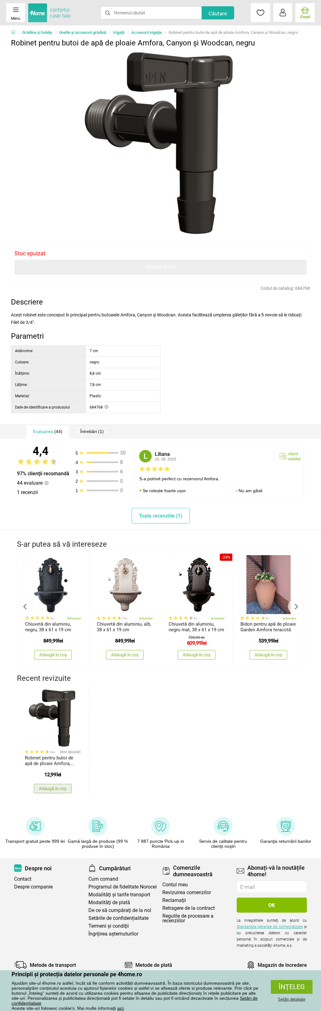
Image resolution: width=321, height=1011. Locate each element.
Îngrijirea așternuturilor (113, 933)
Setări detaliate (291, 999)
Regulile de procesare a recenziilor (187, 918)
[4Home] (15, 32)
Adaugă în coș (160, 267)
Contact (22, 879)
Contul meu (175, 884)
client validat (294, 456)
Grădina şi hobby (37, 32)
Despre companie (33, 886)
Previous (25, 606)
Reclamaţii (174, 900)
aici (120, 1008)
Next (296, 606)
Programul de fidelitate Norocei (122, 886)
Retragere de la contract (188, 908)
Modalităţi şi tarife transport (119, 894)
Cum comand (103, 879)
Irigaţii (118, 32)
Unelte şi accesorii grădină (82, 32)
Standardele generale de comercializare (270, 927)
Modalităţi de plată (109, 902)
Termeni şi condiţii (108, 926)
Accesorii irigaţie (146, 32)
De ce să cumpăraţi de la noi (119, 910)
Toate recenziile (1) (160, 516)
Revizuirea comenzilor (186, 892)
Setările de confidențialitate (118, 918)
